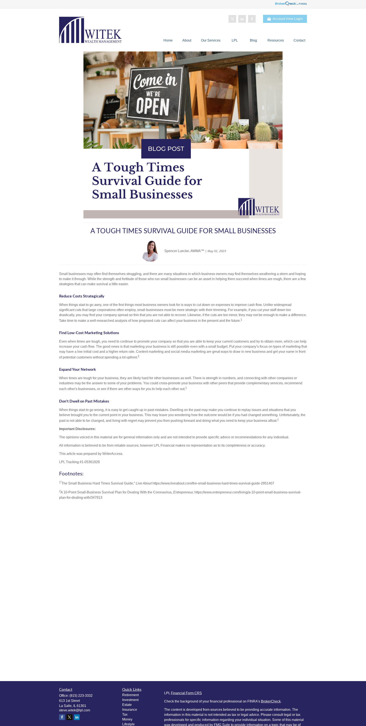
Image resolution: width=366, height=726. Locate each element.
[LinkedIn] (242, 19)
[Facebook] (252, 19)
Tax (125, 714)
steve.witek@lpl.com (74, 710)
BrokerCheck (271, 701)
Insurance (129, 709)
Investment (130, 700)
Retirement (130, 695)
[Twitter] (232, 19)
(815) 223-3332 (81, 695)
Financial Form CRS (186, 693)
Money (127, 719)
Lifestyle (128, 724)
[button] (168, 40)
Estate (127, 705)
